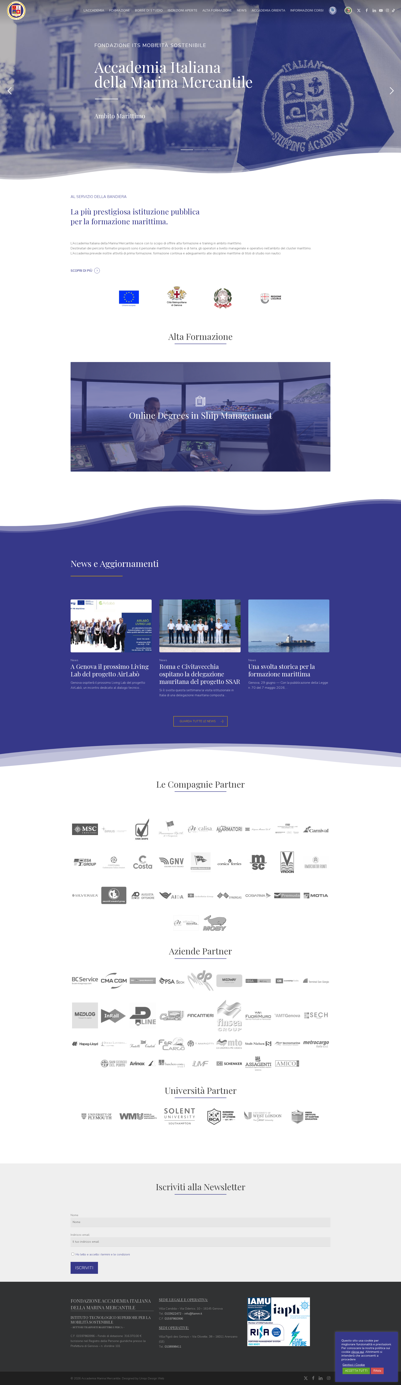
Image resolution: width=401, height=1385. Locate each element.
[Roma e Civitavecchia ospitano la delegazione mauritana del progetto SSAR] (199, 648)
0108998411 (173, 1347)
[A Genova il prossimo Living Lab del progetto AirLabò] (111, 644)
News (74, 660)
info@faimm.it (193, 1314)
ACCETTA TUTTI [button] (356, 1371)
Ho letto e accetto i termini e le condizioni (103, 1254)
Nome (74, 1215)
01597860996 (174, 1319)
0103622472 (173, 1314)
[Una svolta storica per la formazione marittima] (288, 644)
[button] (200, 721)
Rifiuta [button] (377, 1371)
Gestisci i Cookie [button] (354, 1365)
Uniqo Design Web (151, 1378)
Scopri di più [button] (81, 271)
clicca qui (357, 1352)
